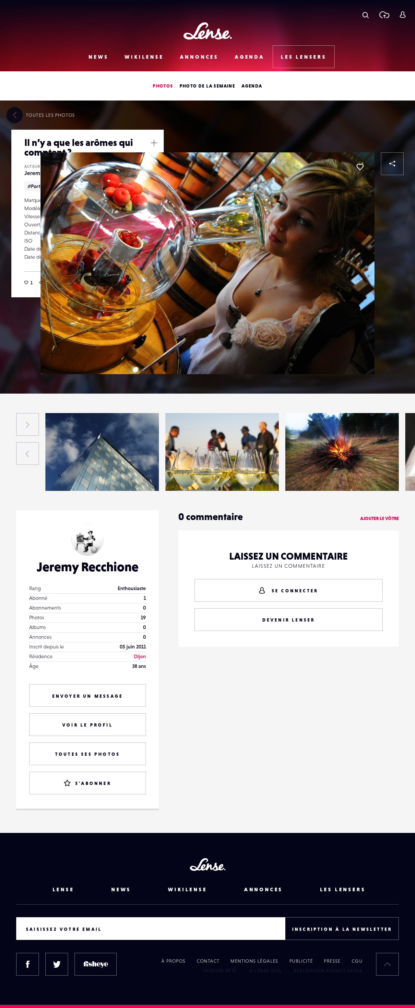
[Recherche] (365, 14)
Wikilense (143, 57)
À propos (173, 961)
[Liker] (360, 167)
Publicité (301, 961)
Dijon (140, 656)
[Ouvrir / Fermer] (154, 142)
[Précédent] (27, 453)
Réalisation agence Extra (328, 970)
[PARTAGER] (392, 163)
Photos (163, 86)
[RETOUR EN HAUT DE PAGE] (387, 964)
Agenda (250, 57)
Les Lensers (303, 57)
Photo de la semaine (207, 86)
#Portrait (38, 186)
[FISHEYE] (96, 964)
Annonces (199, 57)
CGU (357, 961)
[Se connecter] (402, 14)
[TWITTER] (56, 964)
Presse (332, 961)
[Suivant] (27, 424)
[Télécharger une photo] (384, 14)
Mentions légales (254, 961)
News (98, 57)
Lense (63, 889)
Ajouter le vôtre (379, 518)
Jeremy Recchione (72, 477)
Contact (208, 961)
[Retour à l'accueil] (208, 31)
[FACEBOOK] (27, 964)
